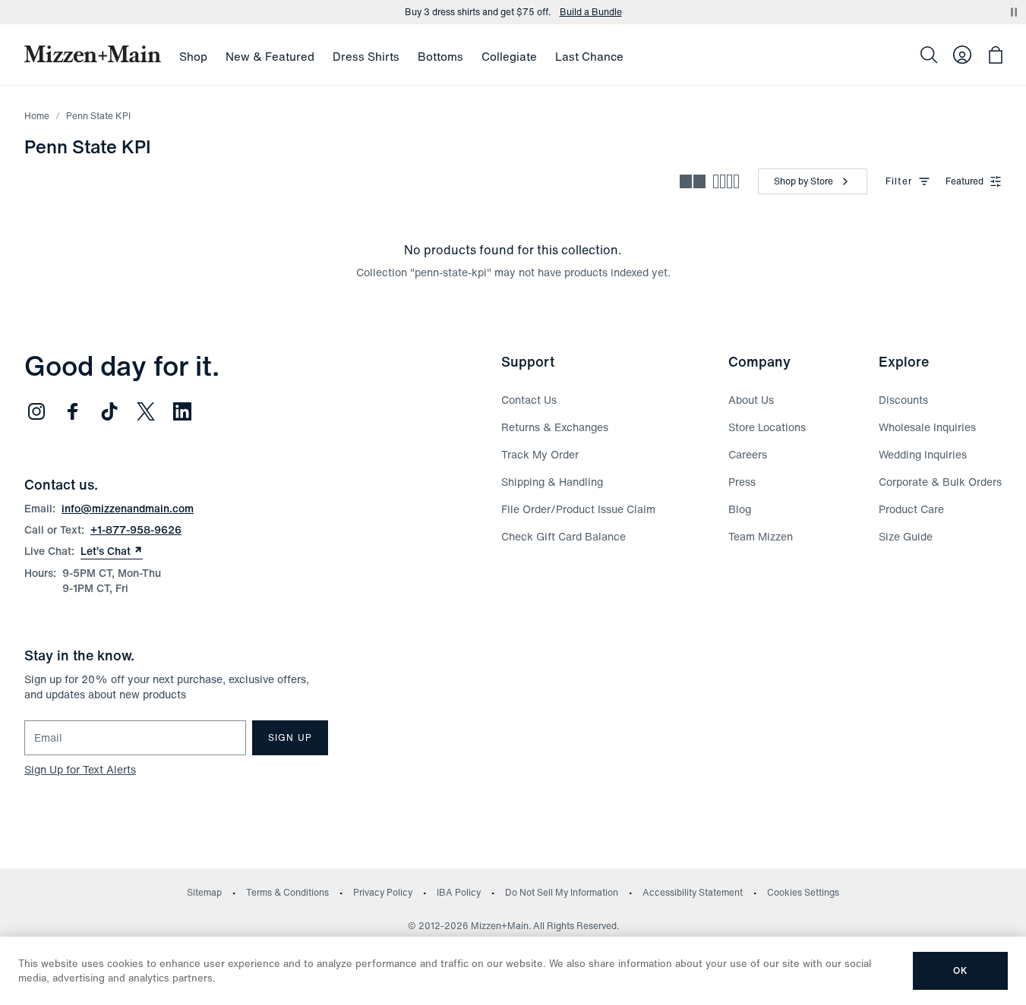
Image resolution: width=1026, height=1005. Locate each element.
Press (742, 482)
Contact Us (529, 400)
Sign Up (290, 737)
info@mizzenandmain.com (128, 508)
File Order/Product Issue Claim (578, 509)
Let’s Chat (112, 551)
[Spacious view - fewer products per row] (692, 181)
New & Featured (270, 56)
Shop (193, 56)
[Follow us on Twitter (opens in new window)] (146, 411)
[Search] (929, 55)
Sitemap (204, 892)
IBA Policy (459, 892)
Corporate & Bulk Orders (940, 482)
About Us (751, 400)
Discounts (903, 400)
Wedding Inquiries (923, 454)
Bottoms (440, 56)
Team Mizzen (760, 536)
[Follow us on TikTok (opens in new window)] (109, 411)
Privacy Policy (382, 892)
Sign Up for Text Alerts (80, 769)
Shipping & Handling (552, 482)
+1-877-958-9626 (136, 529)
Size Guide (906, 536)
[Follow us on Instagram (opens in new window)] (36, 411)
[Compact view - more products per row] (726, 181)
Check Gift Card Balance (563, 536)
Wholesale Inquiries (927, 427)
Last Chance (589, 56)
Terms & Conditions (287, 892)
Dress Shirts (366, 56)
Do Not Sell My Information (561, 892)
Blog (739, 509)
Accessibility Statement (692, 892)
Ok (960, 970)
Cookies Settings (803, 892)
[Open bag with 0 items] (995, 55)
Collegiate (509, 56)
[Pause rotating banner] (1014, 12)
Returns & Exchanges (554, 427)
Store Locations (767, 427)
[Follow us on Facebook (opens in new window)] (73, 411)
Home (36, 115)
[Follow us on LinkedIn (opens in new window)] (182, 411)
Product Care (911, 509)
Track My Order (540, 454)
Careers (747, 454)
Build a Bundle (591, 12)
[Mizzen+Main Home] (92, 54)
